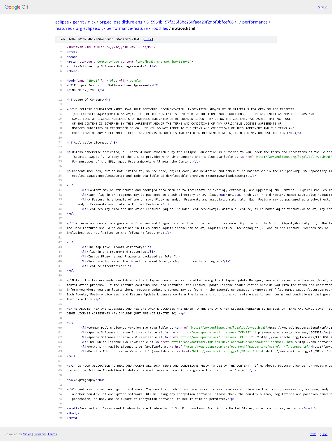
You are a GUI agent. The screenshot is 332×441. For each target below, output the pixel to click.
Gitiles (27, 434)
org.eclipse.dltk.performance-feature (112, 28)
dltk (92, 22)
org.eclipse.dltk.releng (121, 22)
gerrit (78, 22)
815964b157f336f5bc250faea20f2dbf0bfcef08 (190, 22)
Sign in (322, 7)
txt (313, 434)
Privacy (39, 434)
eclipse (62, 22)
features (63, 28)
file (148, 39)
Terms (52, 434)
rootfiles (160, 28)
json (323, 434)
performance (255, 22)
